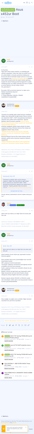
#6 (32, 296)
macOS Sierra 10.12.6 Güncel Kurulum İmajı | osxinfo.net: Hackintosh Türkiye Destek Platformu (16, 122)
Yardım (31, 429)
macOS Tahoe (8, 377)
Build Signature (5, 422)
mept (3, 17)
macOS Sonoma (8, 340)
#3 (32, 171)
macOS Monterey (9, 350)
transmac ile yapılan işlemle (19, 78)
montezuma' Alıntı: (8, 176)
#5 (32, 241)
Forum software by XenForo (16, 421)
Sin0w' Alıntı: (6, 246)
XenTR (14, 422)
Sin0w (9, 203)
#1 (32, 67)
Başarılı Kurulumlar (9, 368)
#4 (32, 210)
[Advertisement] (17, 40)
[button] (2, 3)
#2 (32, 111)
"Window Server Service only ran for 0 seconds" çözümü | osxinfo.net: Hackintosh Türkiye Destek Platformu (15, 133)
